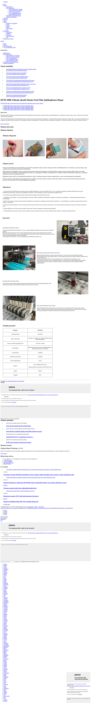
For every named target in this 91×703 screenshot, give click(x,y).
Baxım (7, 24)
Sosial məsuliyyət (10, 36)
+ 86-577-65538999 (7, 461)
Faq (7, 29)
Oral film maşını (69, 508)
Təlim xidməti (9, 28)
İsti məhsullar (30, 506)
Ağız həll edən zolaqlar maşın (18, 508)
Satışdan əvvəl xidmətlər (11, 23)
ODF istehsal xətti (10, 8)
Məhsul (5, 5)
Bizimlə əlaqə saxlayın (8, 38)
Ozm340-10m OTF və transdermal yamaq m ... (20, 437)
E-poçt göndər (4, 518)
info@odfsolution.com (8, 462)
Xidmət (5, 22)
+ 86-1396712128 (7, 460)
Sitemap (36, 506)
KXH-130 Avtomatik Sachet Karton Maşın (16, 96)
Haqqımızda (6, 31)
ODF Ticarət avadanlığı (14, 11)
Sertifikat (8, 33)
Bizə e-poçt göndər (5, 123)
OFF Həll (5, 18)
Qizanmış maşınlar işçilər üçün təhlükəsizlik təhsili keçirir (20, 488)
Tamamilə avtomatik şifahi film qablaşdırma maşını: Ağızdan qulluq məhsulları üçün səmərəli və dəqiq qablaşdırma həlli (38, 474)
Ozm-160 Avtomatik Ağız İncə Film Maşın (15, 74)
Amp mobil (41, 506)
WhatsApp (3, 519)
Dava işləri (8, 34)
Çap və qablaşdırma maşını (15, 13)
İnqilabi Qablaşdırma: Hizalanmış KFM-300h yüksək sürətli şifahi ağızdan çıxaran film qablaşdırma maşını (34, 482)
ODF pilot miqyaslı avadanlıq (15, 9)
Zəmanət (8, 26)
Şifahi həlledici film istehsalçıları (57, 508)
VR (7, 37)
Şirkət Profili (9, 32)
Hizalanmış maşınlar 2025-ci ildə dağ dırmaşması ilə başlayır (21, 496)
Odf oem (5, 19)
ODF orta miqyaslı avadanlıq (15, 10)
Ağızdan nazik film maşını (44, 508)
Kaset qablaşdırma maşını (15, 14)
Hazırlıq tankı (9, 6)
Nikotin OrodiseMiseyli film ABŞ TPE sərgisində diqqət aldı (20, 501)
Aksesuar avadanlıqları (11, 17)
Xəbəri (4, 20)
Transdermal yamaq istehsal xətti (13, 15)
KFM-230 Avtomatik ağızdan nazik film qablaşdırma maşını (19, 92)
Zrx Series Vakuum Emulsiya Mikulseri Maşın (16, 78)
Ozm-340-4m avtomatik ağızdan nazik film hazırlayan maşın (19, 81)
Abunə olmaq (4, 453)
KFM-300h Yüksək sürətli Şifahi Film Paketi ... (17, 70)
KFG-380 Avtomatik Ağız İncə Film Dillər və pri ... (17, 85)
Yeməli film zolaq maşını (6, 508)
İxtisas (7, 27)
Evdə (4, 4)
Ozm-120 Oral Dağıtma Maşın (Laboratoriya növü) (17, 89)
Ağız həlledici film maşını (31, 508)
